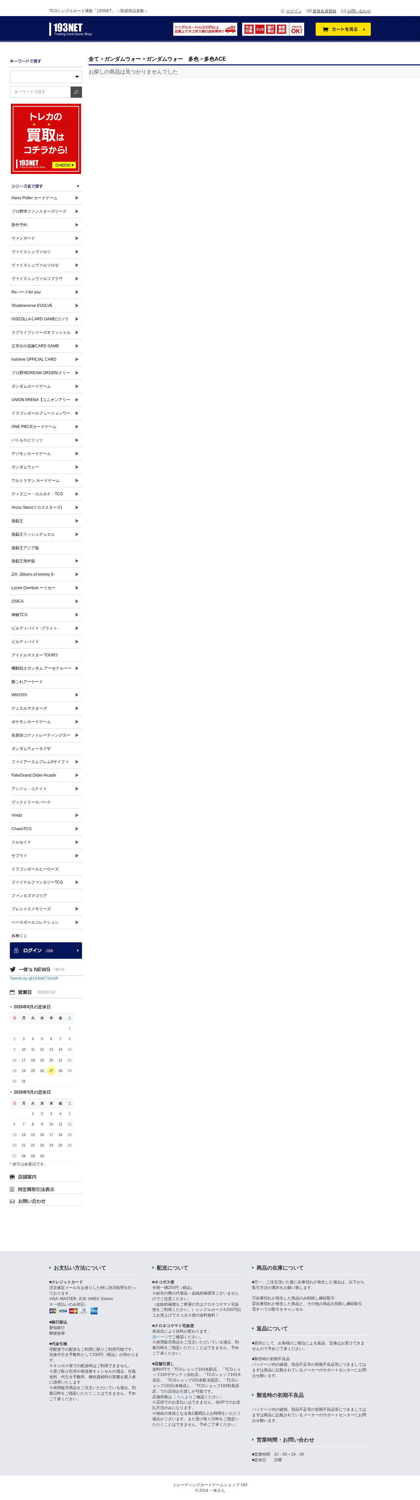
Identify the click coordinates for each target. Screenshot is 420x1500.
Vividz (16, 815)
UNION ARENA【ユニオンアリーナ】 (40, 401)
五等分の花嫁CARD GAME (35, 346)
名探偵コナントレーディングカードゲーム (41, 737)
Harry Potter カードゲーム (34, 198)
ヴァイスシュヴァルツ (31, 251)
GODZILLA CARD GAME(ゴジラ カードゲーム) (40, 321)
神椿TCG (19, 614)
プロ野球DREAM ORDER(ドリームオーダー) (40, 375)
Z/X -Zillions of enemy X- (33, 574)
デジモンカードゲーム (31, 453)
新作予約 (19, 225)
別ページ (160, 1337)
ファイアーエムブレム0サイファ (40, 762)
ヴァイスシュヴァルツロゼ (35, 265)
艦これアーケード (27, 681)
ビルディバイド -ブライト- (34, 628)
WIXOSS (19, 695)
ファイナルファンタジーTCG (37, 882)
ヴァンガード (23, 238)
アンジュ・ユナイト (29, 788)
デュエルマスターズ (29, 708)
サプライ (19, 855)
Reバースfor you (26, 292)
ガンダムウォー (25, 467)
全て (94, 59)
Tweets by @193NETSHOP (34, 978)
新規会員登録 (324, 11)
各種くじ (19, 935)
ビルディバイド (25, 641)
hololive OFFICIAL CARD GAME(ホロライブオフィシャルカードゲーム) (41, 361)
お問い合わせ (359, 11)
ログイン (294, 11)
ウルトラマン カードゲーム (35, 480)
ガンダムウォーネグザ (31, 748)
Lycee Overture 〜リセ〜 (33, 588)
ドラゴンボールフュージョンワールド (41, 415)
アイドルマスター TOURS (34, 655)
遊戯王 (17, 521)
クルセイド (21, 842)
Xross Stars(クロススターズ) (36, 507)
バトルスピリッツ (27, 440)
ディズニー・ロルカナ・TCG (37, 494)
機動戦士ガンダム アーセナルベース (41, 670)
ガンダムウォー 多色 (172, 59)
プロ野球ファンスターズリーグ (39, 211)
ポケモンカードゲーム (31, 721)
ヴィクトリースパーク (31, 802)
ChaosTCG (21, 828)
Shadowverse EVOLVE (31, 305)
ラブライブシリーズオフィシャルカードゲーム (41, 334)
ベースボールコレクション (35, 922)
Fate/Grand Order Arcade (33, 775)
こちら (179, 1397)
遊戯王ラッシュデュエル (33, 534)
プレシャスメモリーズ (31, 909)
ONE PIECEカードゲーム (33, 426)
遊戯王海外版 (23, 561)
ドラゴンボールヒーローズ (35, 869)
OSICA (17, 601)
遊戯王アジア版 (25, 548)
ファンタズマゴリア (29, 895)
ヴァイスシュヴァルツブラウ (37, 278)
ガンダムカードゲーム (31, 386)
